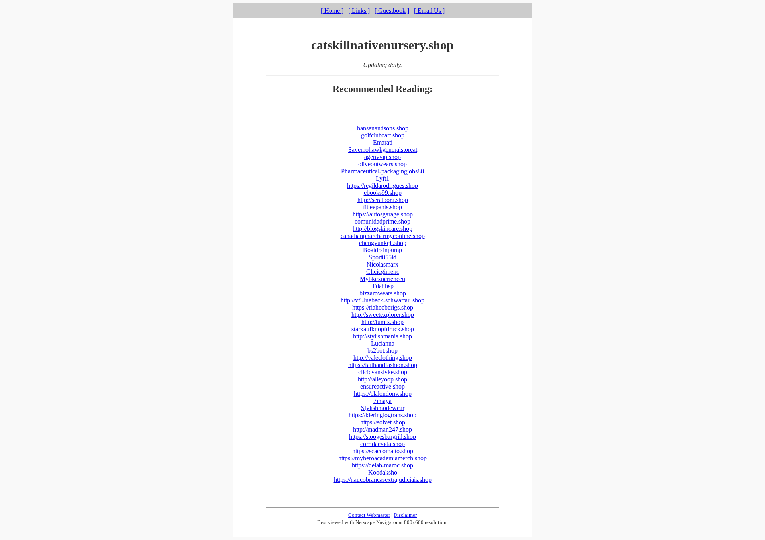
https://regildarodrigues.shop (382, 185)
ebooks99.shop (383, 192)
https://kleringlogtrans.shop (382, 415)
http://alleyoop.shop (382, 379)
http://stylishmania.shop (382, 336)
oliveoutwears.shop (382, 164)
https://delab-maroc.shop (382, 465)
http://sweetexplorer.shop (382, 314)
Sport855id (382, 257)
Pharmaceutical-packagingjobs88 (382, 171)
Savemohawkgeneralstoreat (382, 149)
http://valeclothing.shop (382, 357)
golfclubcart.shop (382, 135)
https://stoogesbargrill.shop (382, 436)
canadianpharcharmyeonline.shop (383, 235)
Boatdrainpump (382, 250)
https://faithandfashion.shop (382, 364)
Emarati (382, 142)
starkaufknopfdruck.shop (382, 329)
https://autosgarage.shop (383, 214)
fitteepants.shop (382, 207)
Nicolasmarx (382, 264)
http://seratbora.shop (382, 199)
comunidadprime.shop (382, 221)
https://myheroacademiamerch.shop (382, 458)
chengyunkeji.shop (382, 243)
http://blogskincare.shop (382, 228)
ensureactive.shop (382, 386)
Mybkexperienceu (382, 278)
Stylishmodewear (382, 408)
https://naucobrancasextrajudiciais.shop (383, 479)
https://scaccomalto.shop (382, 451)
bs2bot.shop (382, 350)
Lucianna (382, 343)
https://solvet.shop (382, 422)
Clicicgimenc (382, 271)
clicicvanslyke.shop (382, 372)
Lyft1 (382, 178)
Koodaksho (382, 472)
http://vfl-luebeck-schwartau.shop (382, 300)
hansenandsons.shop (382, 128)
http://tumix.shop (382, 321)
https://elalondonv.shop (383, 393)
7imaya (382, 400)
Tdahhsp (383, 286)
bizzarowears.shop (382, 293)
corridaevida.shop (382, 443)
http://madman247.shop (382, 429)
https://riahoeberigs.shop (382, 307)
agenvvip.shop (382, 156)
